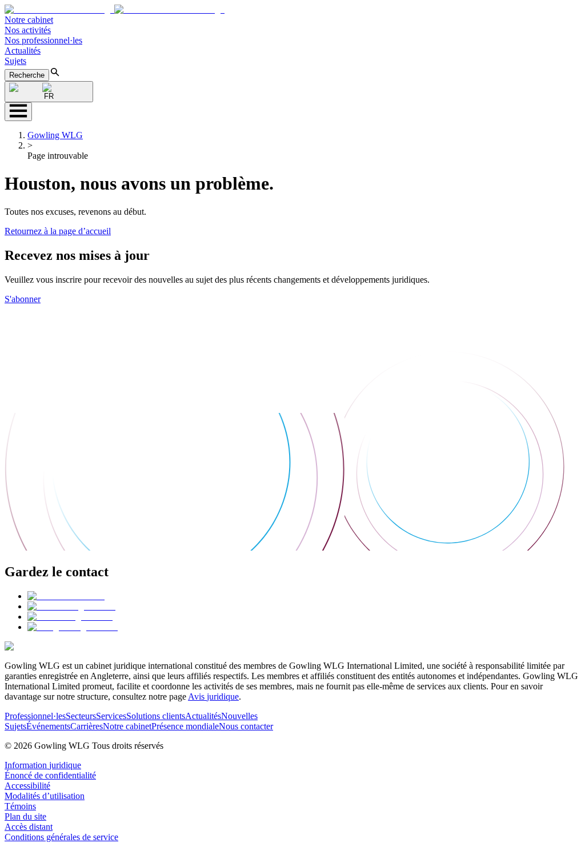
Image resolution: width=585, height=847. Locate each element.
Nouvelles (239, 716)
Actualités (23, 50)
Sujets (15, 61)
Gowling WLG (55, 135)
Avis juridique (213, 696)
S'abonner (23, 299)
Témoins (20, 806)
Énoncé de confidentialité (50, 775)
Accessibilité (27, 785)
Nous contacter (246, 726)
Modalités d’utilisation (45, 796)
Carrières (86, 726)
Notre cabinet (29, 20)
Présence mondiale (185, 726)
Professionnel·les (35, 716)
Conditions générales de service (61, 837)
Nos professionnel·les (43, 40)
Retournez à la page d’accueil (58, 231)
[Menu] (18, 111)
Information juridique (43, 765)
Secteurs (81, 716)
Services (111, 716)
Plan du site (25, 816)
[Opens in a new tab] (66, 596)
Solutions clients (155, 716)
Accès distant (29, 827)
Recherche (27, 75)
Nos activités (28, 30)
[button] (115, 9)
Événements (48, 726)
